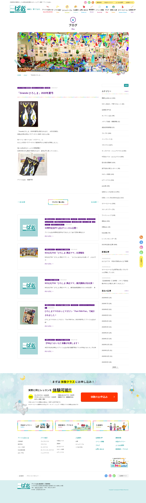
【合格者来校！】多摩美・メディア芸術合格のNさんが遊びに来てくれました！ (115, 282)
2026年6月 (105, 309)
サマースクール (107, 203)
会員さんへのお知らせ (109, 192)
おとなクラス (60, 446)
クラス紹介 (44, 438)
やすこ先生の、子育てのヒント (111, 104)
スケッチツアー (107, 209)
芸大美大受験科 (107, 162)
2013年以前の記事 (107, 244)
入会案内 (78, 438)
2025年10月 (105, 356)
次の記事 (94, 202)
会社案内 (21, 476)
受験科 (58, 443)
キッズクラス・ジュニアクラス (111, 151)
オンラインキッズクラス (47, 450)
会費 (77, 441)
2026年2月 (105, 333)
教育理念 (20, 444)
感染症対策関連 (107, 127)
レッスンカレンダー (108, 238)
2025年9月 (105, 362)
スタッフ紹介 (21, 447)
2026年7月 (105, 303)
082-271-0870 (39, 487)
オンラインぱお (107, 115)
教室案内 (91, 11)
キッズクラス (44, 447)
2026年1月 (105, 338)
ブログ (107, 11)
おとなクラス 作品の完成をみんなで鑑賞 (115, 261)
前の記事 (22, 202)
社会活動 (104, 233)
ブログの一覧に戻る (58, 202)
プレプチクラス (45, 441)
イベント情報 (99, 11)
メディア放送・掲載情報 (109, 121)
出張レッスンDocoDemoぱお (111, 197)
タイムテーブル (67, 11)
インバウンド (106, 139)
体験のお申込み (99, 396)
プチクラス (105, 145)
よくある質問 (119, 2)
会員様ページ (129, 2)
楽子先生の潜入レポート (109, 168)
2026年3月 (105, 327)
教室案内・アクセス (122, 449)
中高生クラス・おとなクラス (111, 156)
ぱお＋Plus (21, 453)
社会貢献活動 (21, 450)
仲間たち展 (113, 11)
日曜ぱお (104, 227)
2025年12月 (105, 344)
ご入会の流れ (79, 447)
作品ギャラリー (108, 2)
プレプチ (104, 133)
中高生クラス (60, 440)
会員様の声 (132, 11)
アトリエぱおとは (23, 438)
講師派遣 (99, 2)
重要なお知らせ (107, 98)
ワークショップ (107, 215)
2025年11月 (105, 350)
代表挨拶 (20, 441)
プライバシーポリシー (33, 476)
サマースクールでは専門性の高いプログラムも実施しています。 (115, 271)
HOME (19, 75)
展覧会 (104, 221)
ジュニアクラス (45, 453)
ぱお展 (104, 186)
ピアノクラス (106, 180)
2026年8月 (105, 297)
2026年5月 (105, 315)
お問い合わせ (100, 449)
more (114, 367)
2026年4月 (105, 321)
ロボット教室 (106, 174)
